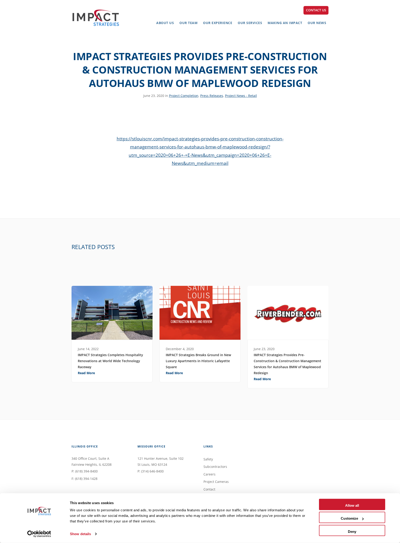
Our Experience (217, 23)
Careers (209, 474)
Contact (209, 489)
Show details (80, 534)
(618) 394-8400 (86, 471)
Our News (317, 23)
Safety (208, 459)
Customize (349, 518)
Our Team (188, 23)
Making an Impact (285, 23)
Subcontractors (215, 466)
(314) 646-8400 (152, 471)
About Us (165, 23)
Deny (352, 531)
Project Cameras (216, 481)
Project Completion (183, 95)
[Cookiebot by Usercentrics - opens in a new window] (39, 534)
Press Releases (211, 95)
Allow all (352, 505)
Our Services (250, 23)
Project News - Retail (241, 95)
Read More (86, 373)
